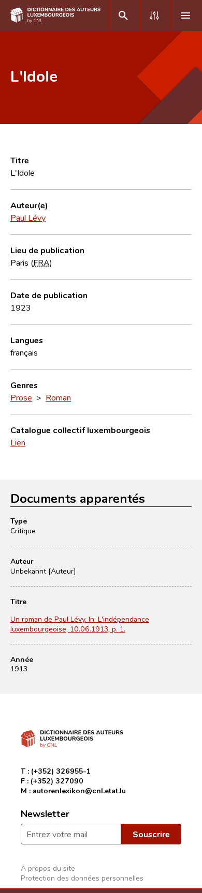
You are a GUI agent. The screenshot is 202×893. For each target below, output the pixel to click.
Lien (17, 442)
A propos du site (48, 868)
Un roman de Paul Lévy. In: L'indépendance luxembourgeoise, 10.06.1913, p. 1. (79, 624)
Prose (21, 397)
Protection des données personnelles (82, 878)
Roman (58, 397)
